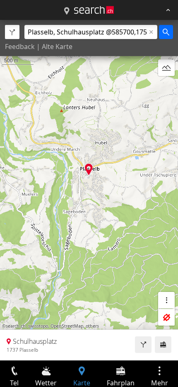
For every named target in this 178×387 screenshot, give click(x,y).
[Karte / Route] (66, 11)
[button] (89, 169)
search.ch (16, 326)
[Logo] (94, 10)
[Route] (143, 344)
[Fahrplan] (163, 344)
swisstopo (38, 326)
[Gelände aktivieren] (166, 67)
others (92, 326)
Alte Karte (57, 46)
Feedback (20, 46)
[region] (89, 190)
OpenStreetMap (67, 326)
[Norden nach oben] (166, 87)
